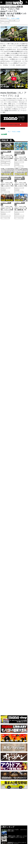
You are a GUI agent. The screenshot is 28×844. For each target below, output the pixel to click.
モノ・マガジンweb (13, 18)
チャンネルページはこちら (13, 124)
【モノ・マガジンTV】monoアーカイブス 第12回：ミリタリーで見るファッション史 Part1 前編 (21, 185)
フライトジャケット (5, 216)
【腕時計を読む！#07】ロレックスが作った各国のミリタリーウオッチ (17, 836)
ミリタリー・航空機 (15, 6)
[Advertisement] (14, 697)
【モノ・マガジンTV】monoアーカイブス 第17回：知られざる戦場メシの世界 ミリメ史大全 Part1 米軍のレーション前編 (8, 159)
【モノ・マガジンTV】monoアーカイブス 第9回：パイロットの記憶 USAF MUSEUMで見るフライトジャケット (7, 209)
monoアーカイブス (5, 20)
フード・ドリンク (5, 6)
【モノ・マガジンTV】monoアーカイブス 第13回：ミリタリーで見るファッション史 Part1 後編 (7, 185)
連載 (22, 6)
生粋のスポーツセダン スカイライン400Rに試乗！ (17, 830)
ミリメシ (17, 20)
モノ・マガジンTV (5, 22)
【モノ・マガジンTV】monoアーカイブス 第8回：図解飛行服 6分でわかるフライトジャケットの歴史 (20, 209)
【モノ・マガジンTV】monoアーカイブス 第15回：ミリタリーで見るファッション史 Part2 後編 (20, 160)
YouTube (12, 20)
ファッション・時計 (19, 151)
